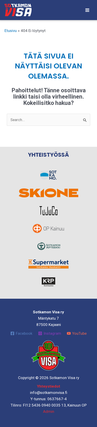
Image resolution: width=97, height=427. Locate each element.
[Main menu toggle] (87, 10)
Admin (48, 411)
